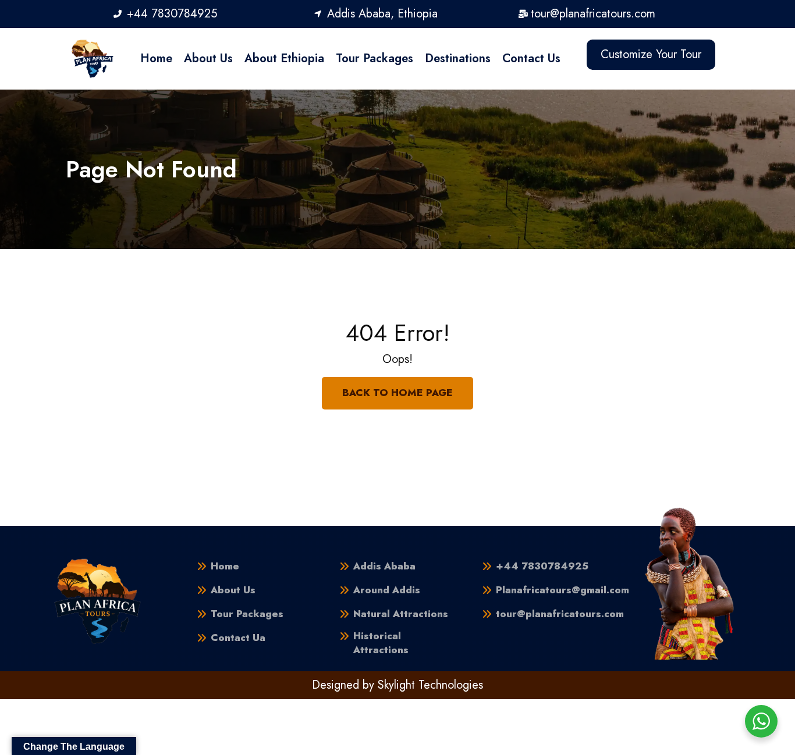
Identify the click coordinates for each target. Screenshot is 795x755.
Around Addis (386, 590)
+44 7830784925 (542, 566)
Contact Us (531, 58)
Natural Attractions (400, 614)
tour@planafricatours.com (560, 614)
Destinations (458, 58)
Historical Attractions (381, 643)
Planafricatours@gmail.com (562, 590)
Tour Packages (374, 58)
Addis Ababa (384, 566)
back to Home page (397, 393)
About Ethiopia (284, 58)
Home (156, 58)
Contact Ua (238, 637)
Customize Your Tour (651, 54)
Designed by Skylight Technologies (397, 684)
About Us (208, 58)
